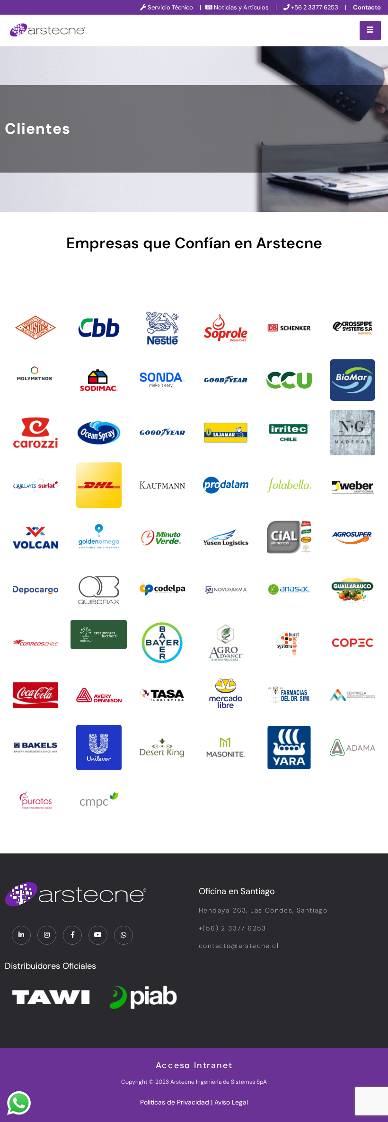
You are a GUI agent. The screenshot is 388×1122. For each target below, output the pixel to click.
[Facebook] (72, 935)
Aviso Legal (231, 1102)
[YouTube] (97, 935)
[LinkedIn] (21, 935)
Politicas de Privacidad (174, 1102)
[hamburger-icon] (370, 30)
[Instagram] (46, 935)
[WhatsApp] (123, 935)
